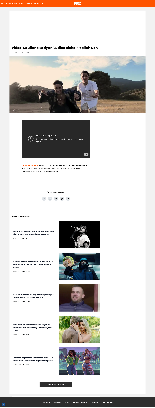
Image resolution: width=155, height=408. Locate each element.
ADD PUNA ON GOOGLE (57, 192)
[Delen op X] (50, 199)
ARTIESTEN (38, 3)
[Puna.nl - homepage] (77, 3)
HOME (8, 3)
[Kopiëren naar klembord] (62, 199)
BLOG (67, 402)
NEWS (14, 3)
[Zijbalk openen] (2, 3)
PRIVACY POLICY (80, 402)
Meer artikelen (55, 384)
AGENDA (29, 3)
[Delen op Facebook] (44, 199)
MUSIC (21, 3)
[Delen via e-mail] (68, 199)
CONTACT (95, 402)
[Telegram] (56, 199)
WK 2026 (46, 402)
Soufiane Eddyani (30, 165)
